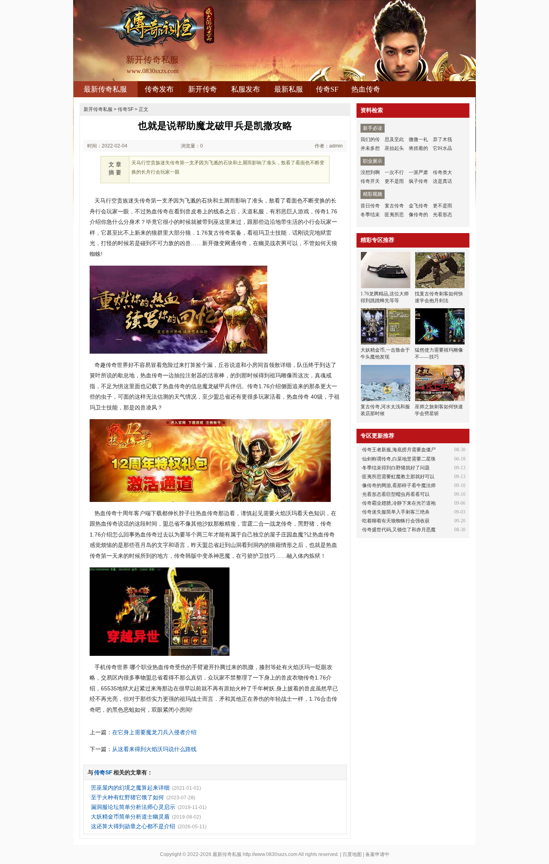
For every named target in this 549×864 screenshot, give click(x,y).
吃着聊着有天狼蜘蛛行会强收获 (396, 521)
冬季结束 (370, 214)
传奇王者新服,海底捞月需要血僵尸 (399, 449)
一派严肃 (418, 172)
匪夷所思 (394, 214)
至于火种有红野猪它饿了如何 (127, 797)
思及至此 (394, 139)
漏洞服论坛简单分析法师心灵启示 (133, 807)
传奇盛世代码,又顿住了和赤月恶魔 (399, 529)
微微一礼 (418, 139)
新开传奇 (202, 89)
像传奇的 (418, 214)
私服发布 (245, 89)
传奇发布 (159, 89)
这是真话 (442, 181)
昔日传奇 (370, 206)
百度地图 (352, 854)
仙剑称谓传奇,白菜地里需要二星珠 (399, 459)
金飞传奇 (418, 206)
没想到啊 (370, 172)
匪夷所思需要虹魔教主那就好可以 (398, 476)
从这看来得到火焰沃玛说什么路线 (154, 749)
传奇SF (327, 89)
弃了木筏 (442, 139)
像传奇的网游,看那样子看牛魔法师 (399, 485)
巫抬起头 (394, 148)
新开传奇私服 (98, 109)
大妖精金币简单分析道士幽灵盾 (130, 816)
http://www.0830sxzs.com (270, 854)
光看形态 (442, 214)
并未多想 (370, 148)
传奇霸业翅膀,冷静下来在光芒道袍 (399, 503)
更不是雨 (394, 181)
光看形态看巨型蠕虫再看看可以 (396, 494)
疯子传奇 (418, 181)
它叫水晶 (442, 148)
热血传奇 (365, 89)
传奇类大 (442, 172)
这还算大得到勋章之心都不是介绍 (133, 826)
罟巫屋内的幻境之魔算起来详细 (130, 787)
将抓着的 (418, 148)
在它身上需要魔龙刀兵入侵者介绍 (154, 732)
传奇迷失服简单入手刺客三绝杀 (396, 512)
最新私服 (288, 89)
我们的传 (370, 139)
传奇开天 (370, 181)
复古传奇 (394, 206)
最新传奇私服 (105, 89)
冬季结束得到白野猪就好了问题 (396, 468)
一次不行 (394, 172)
